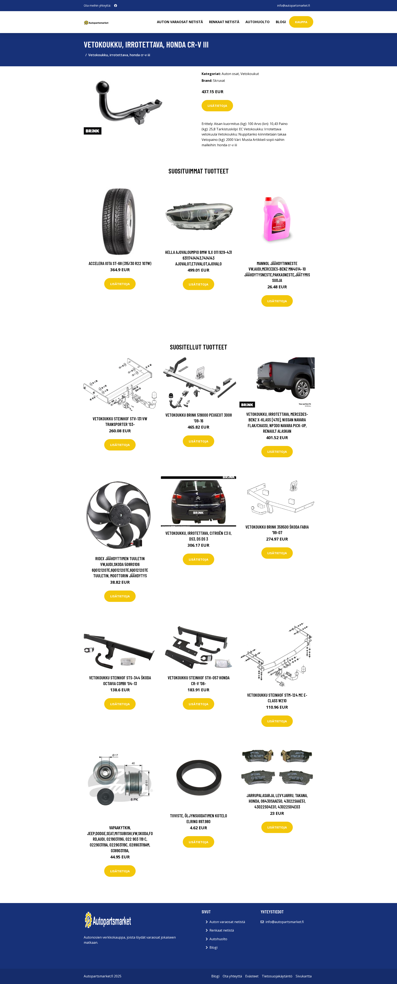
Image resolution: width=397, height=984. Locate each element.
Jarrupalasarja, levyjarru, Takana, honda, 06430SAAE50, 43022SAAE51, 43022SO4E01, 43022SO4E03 (277, 801)
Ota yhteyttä (232, 976)
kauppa (301, 22)
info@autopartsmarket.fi (293, 5)
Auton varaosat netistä (180, 22)
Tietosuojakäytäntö (277, 976)
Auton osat (230, 73)
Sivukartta (304, 976)
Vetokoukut (249, 73)
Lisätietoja (217, 105)
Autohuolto (257, 22)
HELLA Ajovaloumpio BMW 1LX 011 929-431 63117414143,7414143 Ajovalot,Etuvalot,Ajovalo (198, 258)
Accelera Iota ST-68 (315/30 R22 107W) (120, 263)
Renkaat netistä (224, 22)
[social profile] (115, 6)
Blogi (281, 22)
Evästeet (251, 976)
